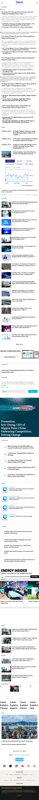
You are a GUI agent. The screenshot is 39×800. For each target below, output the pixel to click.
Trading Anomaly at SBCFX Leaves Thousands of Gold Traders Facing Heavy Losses (19, 85)
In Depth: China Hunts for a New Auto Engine (18, 27)
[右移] (37, 590)
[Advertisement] (19, 615)
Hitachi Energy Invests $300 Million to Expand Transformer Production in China (21, 447)
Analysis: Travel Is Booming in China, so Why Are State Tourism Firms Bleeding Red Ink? (25, 146)
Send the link (19, 759)
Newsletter (11, 774)
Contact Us (22, 780)
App (7, 774)
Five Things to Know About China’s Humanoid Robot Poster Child (18, 59)
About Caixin (6, 780)
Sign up (33, 391)
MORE (35, 194)
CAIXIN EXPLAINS (5, 684)
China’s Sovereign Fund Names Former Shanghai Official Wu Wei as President (23, 256)
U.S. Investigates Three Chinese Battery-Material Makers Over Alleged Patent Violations (19, 49)
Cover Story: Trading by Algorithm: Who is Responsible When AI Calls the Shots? (17, 99)
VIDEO (2, 713)
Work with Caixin (28, 780)
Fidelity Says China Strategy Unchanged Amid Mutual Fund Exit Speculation (24, 202)
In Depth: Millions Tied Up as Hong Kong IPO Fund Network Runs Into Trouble (24, 132)
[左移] (2, 590)
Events (11, 780)
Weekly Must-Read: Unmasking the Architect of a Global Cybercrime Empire (24, 326)
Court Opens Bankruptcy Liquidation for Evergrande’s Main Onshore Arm (16, 107)
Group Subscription (25, 774)
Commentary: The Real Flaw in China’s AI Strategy (20, 516)
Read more (19, 344)
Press (33, 780)
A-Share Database (27, 185)
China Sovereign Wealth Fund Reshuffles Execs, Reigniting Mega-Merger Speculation (24, 282)
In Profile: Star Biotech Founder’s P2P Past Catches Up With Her (20, 52)
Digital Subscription (17, 774)
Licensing (30, 774)
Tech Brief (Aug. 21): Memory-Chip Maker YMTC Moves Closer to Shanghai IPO (23, 273)
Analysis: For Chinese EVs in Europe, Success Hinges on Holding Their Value (17, 13)
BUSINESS (3, 655)
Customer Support (16, 780)
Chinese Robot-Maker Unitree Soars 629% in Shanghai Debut (18, 70)
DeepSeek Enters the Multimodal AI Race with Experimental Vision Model (23, 229)
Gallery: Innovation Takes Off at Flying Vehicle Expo (11, 602)
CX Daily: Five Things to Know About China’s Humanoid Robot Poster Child (24, 335)
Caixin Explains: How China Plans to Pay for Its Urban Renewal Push (24, 153)
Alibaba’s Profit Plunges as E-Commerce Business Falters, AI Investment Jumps (23, 291)
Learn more (4, 793)
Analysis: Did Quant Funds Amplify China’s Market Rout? (19, 96)
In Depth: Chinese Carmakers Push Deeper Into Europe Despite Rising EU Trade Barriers (18, 24)
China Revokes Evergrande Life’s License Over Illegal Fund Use (23, 211)
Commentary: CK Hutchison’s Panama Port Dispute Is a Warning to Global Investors (24, 264)
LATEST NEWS (4, 198)
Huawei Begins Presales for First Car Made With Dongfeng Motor (24, 238)
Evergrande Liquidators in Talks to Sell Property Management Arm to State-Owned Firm (19, 121)
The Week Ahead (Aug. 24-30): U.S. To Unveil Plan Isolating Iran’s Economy (24, 220)
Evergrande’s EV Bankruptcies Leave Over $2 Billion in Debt (18, 118)
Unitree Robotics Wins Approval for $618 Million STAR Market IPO (19, 73)
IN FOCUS (3, 579)
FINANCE (3, 625)
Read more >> (6, 387)
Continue (19, 795)
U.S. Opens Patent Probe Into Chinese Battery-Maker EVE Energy (18, 37)
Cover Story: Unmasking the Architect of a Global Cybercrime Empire (25, 139)
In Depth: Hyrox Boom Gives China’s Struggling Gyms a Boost (22, 309)
